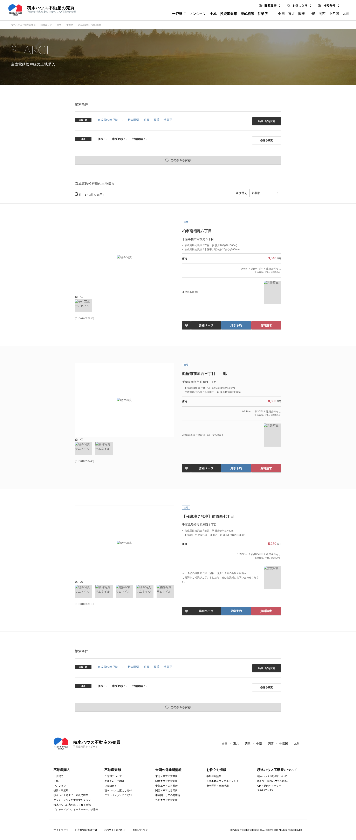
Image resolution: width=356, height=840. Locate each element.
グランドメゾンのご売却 (118, 795)
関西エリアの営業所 (166, 790)
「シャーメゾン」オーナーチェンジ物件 (76, 809)
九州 (346, 13)
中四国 (334, 13)
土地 (213, 13)
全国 (281, 13)
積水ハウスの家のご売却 (118, 790)
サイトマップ (61, 829)
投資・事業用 (61, 790)
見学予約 (236, 325)
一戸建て (179, 13)
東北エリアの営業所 (166, 776)
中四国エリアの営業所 (167, 795)
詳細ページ (206, 325)
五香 (156, 119)
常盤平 (168, 119)
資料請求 (266, 325)
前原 (146, 119)
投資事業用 (228, 13)
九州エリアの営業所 (166, 800)
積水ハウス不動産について (272, 776)
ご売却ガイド (111, 785)
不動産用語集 (213, 776)
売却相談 (247, 13)
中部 (312, 13)
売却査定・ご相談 (114, 781)
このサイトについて (115, 829)
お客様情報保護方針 (86, 829)
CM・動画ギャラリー (269, 785)
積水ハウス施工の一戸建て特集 (71, 795)
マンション (198, 13)
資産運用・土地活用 (217, 785)
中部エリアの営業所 (166, 785)
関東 (301, 13)
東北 (291, 13)
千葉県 (69, 25)
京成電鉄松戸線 (108, 119)
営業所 (263, 13)
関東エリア (46, 25)
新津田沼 (133, 119)
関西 (322, 13)
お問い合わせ (140, 829)
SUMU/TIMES (265, 790)
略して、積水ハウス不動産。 (273, 781)
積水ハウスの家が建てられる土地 (72, 804)
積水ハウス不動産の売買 (23, 25)
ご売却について (113, 776)
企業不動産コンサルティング (222, 781)
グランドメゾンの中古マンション (72, 800)
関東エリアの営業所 (166, 781)
